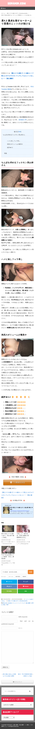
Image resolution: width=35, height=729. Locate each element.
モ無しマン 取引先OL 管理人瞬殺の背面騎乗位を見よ (23, 535)
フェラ (23, 603)
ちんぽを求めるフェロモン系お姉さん (14, 134)
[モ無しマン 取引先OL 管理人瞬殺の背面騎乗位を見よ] (23, 528)
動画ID (24, 576)
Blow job (5, 603)
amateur (10, 603)
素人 (4, 604)
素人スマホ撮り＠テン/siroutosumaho (17, 601)
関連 (5, 153)
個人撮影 (28, 603)
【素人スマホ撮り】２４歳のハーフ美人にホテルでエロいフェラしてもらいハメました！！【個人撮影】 (17, 495)
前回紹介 (21, 119)
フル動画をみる (19, 482)
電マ (8, 604)
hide (20, 131)
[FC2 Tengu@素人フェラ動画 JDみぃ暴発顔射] (8, 549)
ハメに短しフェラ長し (13, 141)
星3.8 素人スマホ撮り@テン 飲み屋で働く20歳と (7, 535)
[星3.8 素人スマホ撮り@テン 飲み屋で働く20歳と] (8, 528)
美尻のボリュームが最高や (15, 144)
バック (19, 603)
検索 (30, 572)
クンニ (14, 603)
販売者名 (18, 576)
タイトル (11, 576)
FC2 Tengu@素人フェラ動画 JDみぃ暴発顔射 (7, 556)
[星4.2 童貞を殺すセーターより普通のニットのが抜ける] (17, 37)
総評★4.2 (10, 147)
